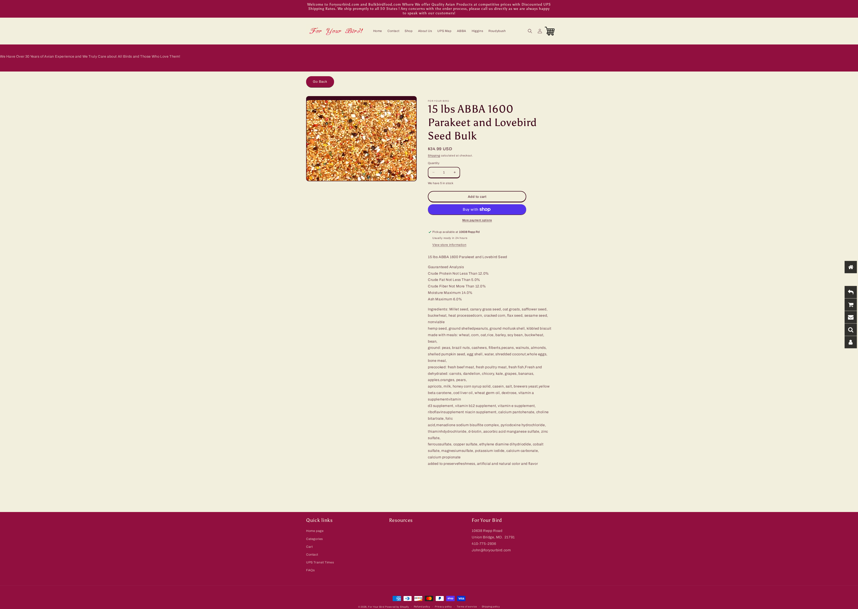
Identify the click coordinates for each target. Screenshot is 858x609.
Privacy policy (443, 606)
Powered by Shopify (397, 606)
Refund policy (422, 606)
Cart (309, 546)
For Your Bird (376, 606)
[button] (530, 31)
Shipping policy (491, 606)
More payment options (477, 220)
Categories (314, 539)
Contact (312, 554)
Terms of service (467, 606)
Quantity (434, 163)
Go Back (320, 81)
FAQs (310, 570)
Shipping (434, 155)
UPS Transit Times (320, 562)
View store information (449, 245)
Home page (315, 531)
